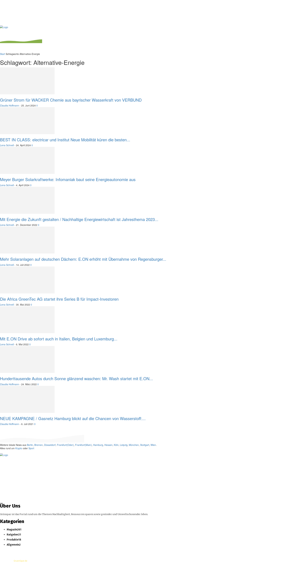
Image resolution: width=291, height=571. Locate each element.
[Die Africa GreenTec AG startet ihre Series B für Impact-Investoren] (27, 268)
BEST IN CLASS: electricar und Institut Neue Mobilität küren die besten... (65, 139)
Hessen (108, 445)
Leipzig (123, 445)
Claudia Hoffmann (9, 105)
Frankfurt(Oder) (65, 445)
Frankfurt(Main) (83, 445)
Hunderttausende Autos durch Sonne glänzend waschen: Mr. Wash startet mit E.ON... (76, 378)
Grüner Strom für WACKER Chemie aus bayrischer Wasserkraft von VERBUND (71, 100)
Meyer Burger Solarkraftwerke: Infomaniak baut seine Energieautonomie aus (68, 179)
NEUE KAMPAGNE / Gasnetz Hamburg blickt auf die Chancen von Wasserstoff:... (73, 418)
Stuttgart (144, 445)
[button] (286, 29)
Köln (116, 445)
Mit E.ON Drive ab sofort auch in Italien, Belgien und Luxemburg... (58, 339)
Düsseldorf (50, 445)
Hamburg (98, 445)
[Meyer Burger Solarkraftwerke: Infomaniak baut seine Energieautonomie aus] (27, 148)
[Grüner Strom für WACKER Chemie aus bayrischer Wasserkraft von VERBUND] (27, 69)
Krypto (18, 448)
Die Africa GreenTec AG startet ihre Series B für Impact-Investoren (59, 299)
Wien (153, 445)
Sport (31, 448)
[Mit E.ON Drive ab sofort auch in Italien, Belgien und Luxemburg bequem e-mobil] (27, 308)
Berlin (30, 445)
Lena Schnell (7, 145)
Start (2, 54)
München (134, 445)
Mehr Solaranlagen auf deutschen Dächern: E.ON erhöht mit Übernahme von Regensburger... (83, 259)
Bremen (38, 445)
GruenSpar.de (20, 561)
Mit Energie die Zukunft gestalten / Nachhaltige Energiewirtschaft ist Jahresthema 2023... (79, 219)
